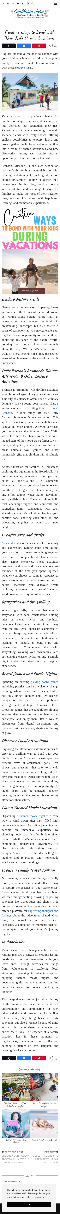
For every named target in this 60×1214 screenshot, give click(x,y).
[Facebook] (28, 3)
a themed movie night (31, 816)
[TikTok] (23, 3)
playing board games (44, 682)
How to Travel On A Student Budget (44, 1105)
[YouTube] (18, 3)
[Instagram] (8, 3)
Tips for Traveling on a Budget (44, 1139)
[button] (56, 3)
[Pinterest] (13, 3)
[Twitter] (4, 3)
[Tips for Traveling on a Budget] (44, 1123)
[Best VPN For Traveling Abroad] (16, 1123)
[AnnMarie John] (30, 10)
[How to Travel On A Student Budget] (44, 1087)
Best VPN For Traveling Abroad (16, 1141)
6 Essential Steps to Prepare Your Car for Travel (45, 1157)
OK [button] (29, 1204)
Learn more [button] (39, 1197)
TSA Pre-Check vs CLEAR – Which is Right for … (15, 1105)
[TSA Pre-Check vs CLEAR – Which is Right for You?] (16, 1087)
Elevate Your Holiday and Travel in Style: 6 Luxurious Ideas (16, 1157)
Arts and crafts (11, 543)
